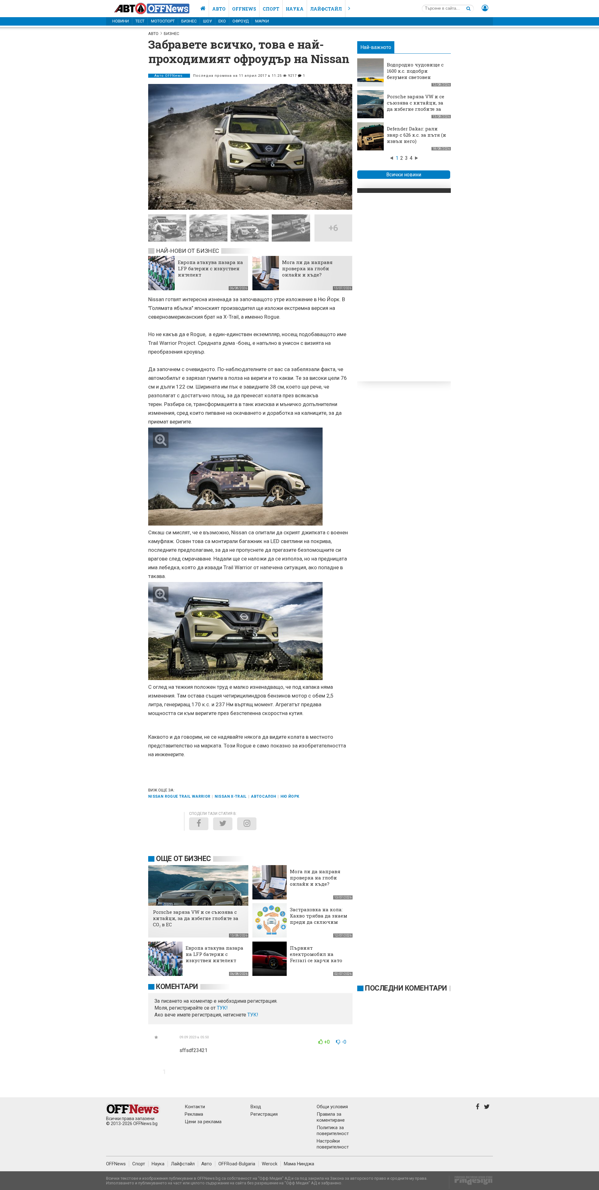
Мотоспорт (163, 21)
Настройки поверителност (333, 1144)
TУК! (222, 1008)
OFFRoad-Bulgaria (236, 1164)
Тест (139, 21)
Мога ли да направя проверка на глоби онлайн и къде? (307, 268)
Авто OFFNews (169, 76)
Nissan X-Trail (231, 796)
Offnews (244, 9)
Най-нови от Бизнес (187, 250)
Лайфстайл (326, 9)
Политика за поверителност (333, 1130)
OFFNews (116, 1164)
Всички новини (403, 175)
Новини (120, 21)
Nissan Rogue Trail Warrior (179, 796)
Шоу (207, 21)
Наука (295, 9)
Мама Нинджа (299, 1164)
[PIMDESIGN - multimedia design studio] (471, 1182)
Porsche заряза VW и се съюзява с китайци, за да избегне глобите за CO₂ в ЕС (415, 105)
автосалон (263, 796)
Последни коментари (406, 988)
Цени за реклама (203, 1121)
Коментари (177, 986)
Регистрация (264, 1114)
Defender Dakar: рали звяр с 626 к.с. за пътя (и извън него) (416, 134)
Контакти (195, 1106)
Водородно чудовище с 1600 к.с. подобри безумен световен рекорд (415, 73)
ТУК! (252, 1015)
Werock (269, 1164)
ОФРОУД (240, 21)
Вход (256, 1106)
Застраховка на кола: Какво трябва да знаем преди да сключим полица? (318, 918)
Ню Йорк (290, 796)
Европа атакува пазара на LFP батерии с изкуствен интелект (210, 268)
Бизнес (189, 21)
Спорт (271, 9)
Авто (219, 9)
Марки (262, 21)
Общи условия (332, 1106)
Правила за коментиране (331, 1117)
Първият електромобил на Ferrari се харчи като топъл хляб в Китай (316, 957)
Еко (222, 21)
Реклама (194, 1114)
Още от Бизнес (183, 859)
